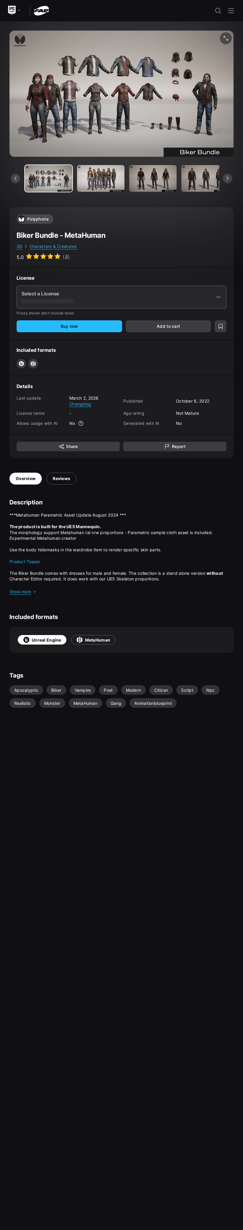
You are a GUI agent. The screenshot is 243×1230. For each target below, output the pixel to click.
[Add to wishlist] (220, 326)
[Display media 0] (48, 178)
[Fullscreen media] (226, 38)
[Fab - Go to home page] (41, 10)
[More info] (81, 423)
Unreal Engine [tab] (46, 639)
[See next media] (227, 178)
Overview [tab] (26, 478)
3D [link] (20, 246)
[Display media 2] (153, 178)
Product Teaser (24, 561)
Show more (20, 591)
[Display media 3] (205, 178)
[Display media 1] (100, 178)
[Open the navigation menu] (231, 10)
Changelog (80, 403)
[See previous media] (15, 178)
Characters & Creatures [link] (53, 246)
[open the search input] (218, 10)
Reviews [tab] (61, 478)
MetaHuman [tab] (98, 639)
